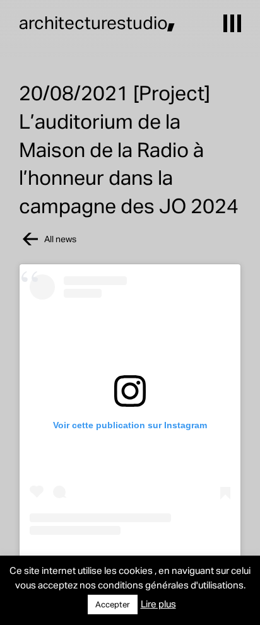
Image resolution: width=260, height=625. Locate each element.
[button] (232, 23)
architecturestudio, (97, 22)
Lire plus (158, 603)
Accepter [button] (112, 604)
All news (60, 238)
